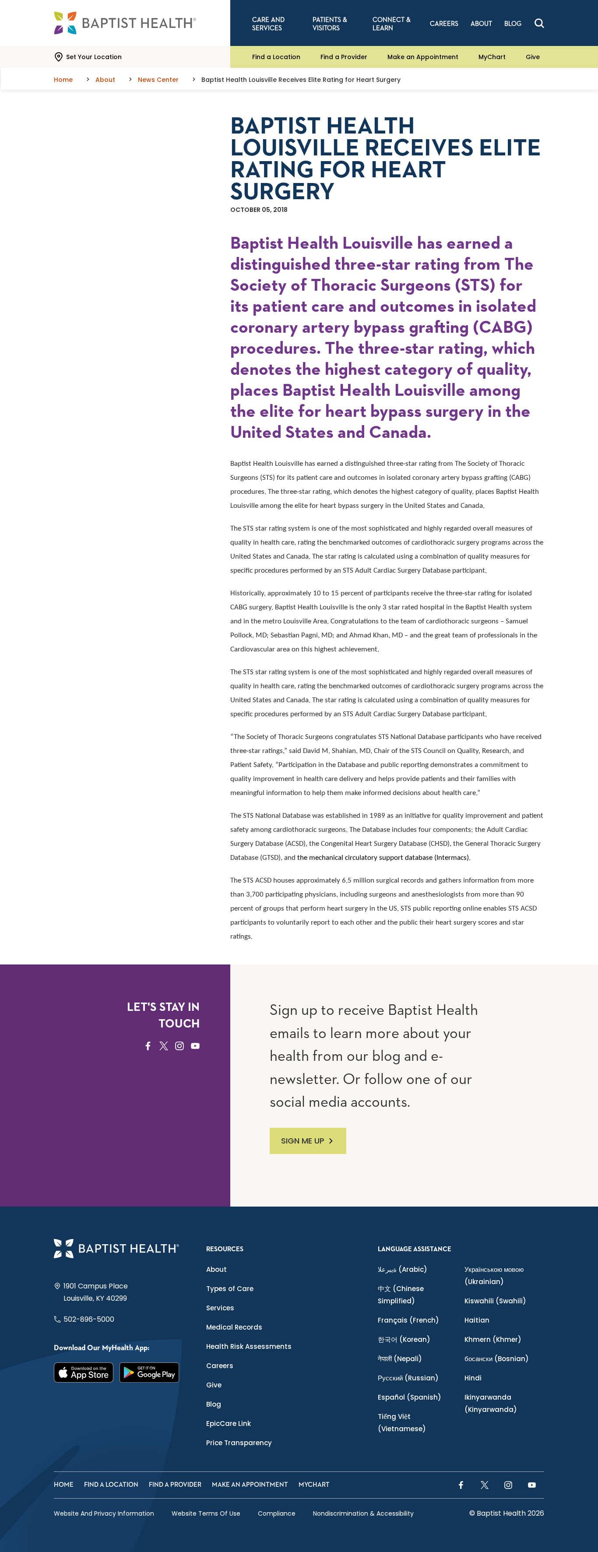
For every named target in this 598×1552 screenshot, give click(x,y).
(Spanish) (409, 1397)
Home (64, 1485)
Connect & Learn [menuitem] (392, 24)
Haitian (476, 1320)
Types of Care (229, 1288)
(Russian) (408, 1378)
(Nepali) (400, 1358)
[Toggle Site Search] (539, 23)
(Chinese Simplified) (401, 1295)
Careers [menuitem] (444, 24)
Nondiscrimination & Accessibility (363, 1513)
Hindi (473, 1378)
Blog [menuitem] (512, 24)
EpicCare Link (228, 1423)
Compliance (276, 1513)
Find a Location (276, 57)
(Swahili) (495, 1301)
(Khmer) (492, 1339)
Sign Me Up (302, 1140)
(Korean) (404, 1339)
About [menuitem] (481, 24)
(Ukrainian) (494, 1275)
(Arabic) (402, 1269)
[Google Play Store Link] (149, 1372)
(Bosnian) (496, 1358)
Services (220, 1308)
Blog (213, 1404)
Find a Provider (343, 57)
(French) (408, 1320)
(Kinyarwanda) (490, 1403)
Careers (219, 1365)
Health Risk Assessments (249, 1346)
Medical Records (234, 1327)
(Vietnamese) (402, 1422)
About (216, 1269)
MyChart (492, 57)
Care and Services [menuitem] (268, 24)
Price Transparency (239, 1442)
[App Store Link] (83, 1372)
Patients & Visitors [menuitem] (330, 24)
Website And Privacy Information (104, 1513)
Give (533, 57)
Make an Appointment (422, 57)
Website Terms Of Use (206, 1513)
